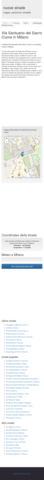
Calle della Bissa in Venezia (15, 349)
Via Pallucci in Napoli (13, 400)
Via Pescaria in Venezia (14, 340)
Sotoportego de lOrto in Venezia (16, 352)
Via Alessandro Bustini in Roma (16, 364)
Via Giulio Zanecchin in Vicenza (16, 454)
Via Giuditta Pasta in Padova (15, 373)
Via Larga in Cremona (13, 448)
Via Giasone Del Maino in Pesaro (17, 376)
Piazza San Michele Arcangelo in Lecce (19, 406)
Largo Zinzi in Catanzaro (14, 409)
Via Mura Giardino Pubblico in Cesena (19, 415)
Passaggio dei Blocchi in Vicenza (17, 325)
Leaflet (16, 177)
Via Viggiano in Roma (13, 427)
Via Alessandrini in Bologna (15, 433)
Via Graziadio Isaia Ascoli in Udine (17, 367)
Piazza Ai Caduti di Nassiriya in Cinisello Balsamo (22, 385)
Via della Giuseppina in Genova (16, 430)
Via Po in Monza (11, 391)
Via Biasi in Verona (12, 328)
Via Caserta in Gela (12, 445)
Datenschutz (26, 474)
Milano (26, 23)
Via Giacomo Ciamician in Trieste (17, 436)
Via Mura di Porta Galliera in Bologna (18, 403)
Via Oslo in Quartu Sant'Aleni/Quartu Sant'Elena (22, 379)
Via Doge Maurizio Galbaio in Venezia (18, 346)
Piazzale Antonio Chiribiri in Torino (17, 394)
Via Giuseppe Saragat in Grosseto (17, 388)
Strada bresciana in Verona (15, 334)
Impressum (17, 474)
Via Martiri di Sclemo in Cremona (17, 361)
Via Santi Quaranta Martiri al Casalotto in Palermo (23, 382)
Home (5, 23)
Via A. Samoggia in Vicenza (15, 439)
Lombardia (15, 23)
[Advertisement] (22, 102)
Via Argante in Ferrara (13, 418)
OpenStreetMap (29, 177)
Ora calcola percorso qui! (22, 266)
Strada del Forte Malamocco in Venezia (19, 337)
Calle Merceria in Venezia (14, 343)
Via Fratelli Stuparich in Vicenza (16, 370)
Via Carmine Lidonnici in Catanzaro (18, 412)
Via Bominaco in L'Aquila (14, 397)
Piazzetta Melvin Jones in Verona (17, 331)
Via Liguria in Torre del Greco (16, 442)
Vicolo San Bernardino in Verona (17, 451)
